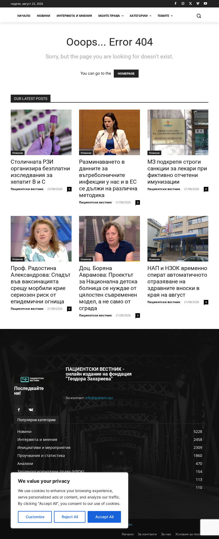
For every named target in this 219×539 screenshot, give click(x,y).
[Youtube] (205, 4)
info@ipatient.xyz (99, 397)
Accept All (104, 516)
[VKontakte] (31, 410)
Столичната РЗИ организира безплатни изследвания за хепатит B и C (40, 172)
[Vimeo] (198, 4)
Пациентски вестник (27, 189)
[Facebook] (176, 4)
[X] (190, 4)
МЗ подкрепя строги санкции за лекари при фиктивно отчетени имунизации (177, 172)
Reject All (70, 516)
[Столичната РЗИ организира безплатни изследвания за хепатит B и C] (41, 132)
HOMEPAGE (126, 73)
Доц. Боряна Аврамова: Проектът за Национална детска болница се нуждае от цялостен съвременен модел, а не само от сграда (108, 288)
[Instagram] (183, 4)
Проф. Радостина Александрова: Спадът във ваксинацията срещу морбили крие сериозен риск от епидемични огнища (41, 285)
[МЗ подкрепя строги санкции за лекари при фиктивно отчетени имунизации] (177, 132)
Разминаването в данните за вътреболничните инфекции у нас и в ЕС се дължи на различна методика (108, 178)
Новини (17, 153)
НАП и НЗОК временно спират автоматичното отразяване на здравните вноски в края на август (177, 281)
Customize (35, 516)
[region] (69, 500)
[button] (198, 16)
